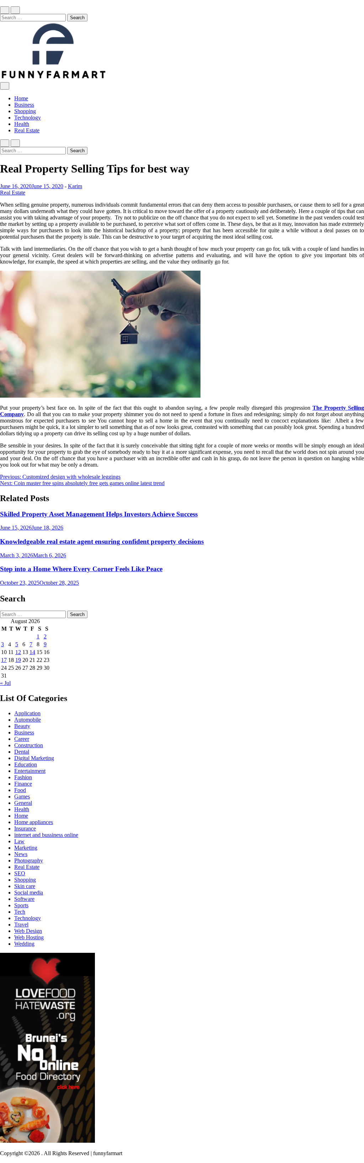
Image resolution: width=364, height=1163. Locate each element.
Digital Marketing (34, 758)
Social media (28, 892)
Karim (75, 186)
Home (21, 98)
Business (24, 105)
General (23, 803)
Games (22, 796)
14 (32, 652)
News (20, 854)
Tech (19, 912)
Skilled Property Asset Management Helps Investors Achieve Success (99, 514)
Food (20, 790)
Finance (23, 784)
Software (24, 899)
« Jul (5, 683)
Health (21, 124)
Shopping (25, 111)
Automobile (27, 720)
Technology (27, 118)
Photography (28, 860)
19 (18, 660)
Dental (21, 752)
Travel (21, 925)
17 (4, 660)
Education (25, 764)
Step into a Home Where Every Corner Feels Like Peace (81, 569)
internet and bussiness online (46, 835)
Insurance (25, 828)
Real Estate (26, 130)
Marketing (25, 848)
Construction (28, 745)
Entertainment (30, 771)
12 (18, 652)
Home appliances (33, 822)
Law (19, 841)
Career (21, 739)
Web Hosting (29, 937)
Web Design (28, 931)
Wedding (24, 944)
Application (27, 713)
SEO (19, 873)
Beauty (22, 726)
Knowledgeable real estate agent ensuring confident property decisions (102, 541)
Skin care (24, 886)
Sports (21, 905)
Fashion (23, 777)
